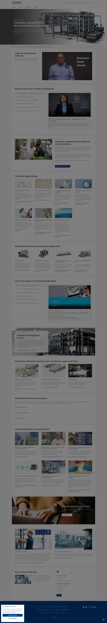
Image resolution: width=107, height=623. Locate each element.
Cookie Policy (13, 612)
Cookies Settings (13, 618)
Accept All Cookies (12, 615)
